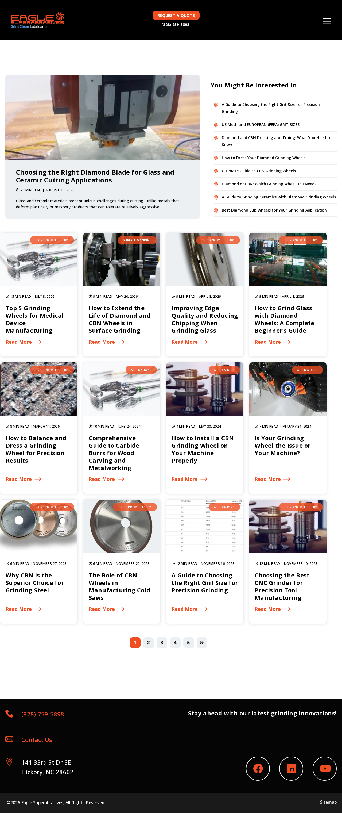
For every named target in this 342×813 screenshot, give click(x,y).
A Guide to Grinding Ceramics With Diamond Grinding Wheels (279, 197)
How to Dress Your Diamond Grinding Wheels (263, 157)
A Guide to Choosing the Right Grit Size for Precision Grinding (271, 108)
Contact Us (36, 739)
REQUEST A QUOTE (176, 15)
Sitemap (328, 802)
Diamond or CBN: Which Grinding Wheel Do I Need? (269, 183)
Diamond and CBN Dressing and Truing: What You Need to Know (276, 141)
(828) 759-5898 (175, 24)
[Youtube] (325, 769)
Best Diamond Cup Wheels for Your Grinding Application (274, 210)
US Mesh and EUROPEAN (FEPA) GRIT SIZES (261, 124)
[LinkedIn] (291, 769)
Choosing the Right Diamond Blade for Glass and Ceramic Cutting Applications (95, 176)
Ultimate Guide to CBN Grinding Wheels (259, 170)
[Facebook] (258, 769)
